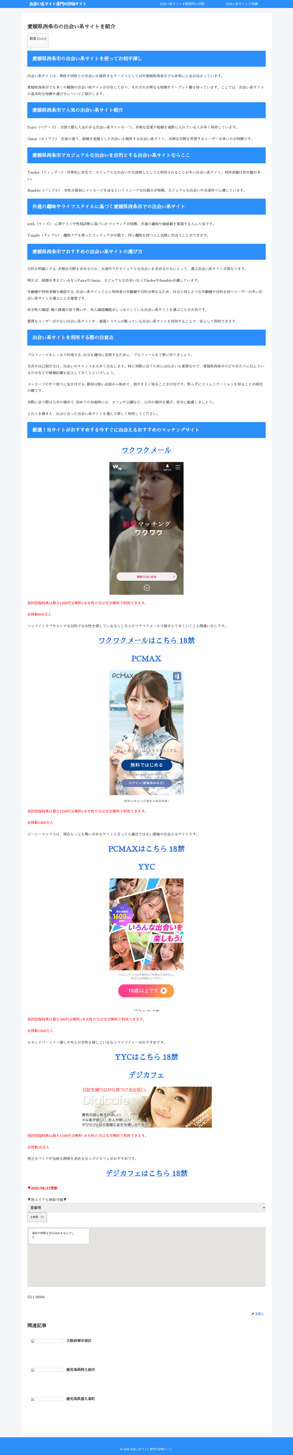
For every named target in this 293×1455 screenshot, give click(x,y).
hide (41, 38)
